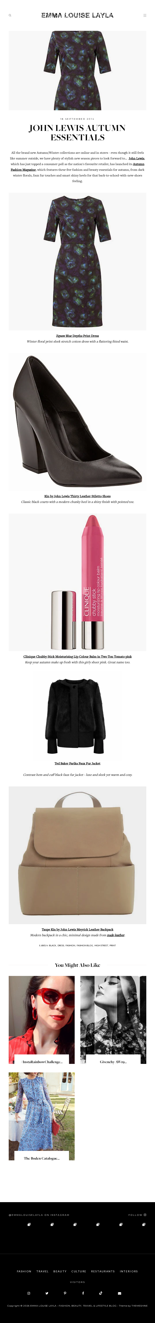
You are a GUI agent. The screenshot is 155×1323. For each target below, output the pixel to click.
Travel (42, 1271)
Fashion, (71, 945)
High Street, (102, 945)
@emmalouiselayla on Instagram (39, 1214)
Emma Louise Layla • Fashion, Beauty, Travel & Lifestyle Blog (73, 1305)
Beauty (60, 1271)
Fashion (24, 1271)
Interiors (129, 1271)
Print (113, 945)
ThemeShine (140, 1305)
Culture (78, 1271)
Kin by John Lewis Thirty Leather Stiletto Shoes (77, 496)
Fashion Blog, (85, 945)
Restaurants (103, 1271)
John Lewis (136, 158)
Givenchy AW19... (113, 1062)
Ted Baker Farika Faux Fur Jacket (77, 763)
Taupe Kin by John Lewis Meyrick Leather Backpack (77, 929)
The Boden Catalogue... (42, 1159)
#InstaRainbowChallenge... (42, 1062)
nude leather (115, 935)
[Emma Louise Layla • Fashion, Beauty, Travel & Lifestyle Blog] (77, 15)
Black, (53, 945)
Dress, (61, 945)
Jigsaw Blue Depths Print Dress (77, 336)
